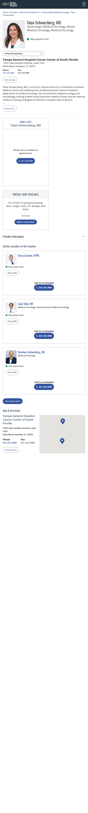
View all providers (12, 401)
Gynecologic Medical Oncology (55, 12)
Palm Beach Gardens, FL (30, 12)
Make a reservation (25, 222)
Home (5, 12)
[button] (23, 53)
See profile (12, 273)
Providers (14, 12)
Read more (9, 108)
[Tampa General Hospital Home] (9, 4)
